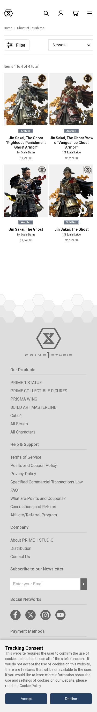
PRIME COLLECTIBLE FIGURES (38, 390)
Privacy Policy (23, 473)
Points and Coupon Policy (33, 465)
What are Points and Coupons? (38, 498)
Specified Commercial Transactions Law (46, 482)
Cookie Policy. (31, 686)
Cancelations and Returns (33, 506)
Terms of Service (25, 457)
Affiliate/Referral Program (33, 515)
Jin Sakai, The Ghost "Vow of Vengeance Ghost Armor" (71, 142)
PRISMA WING (23, 399)
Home (8, 28)
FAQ (14, 490)
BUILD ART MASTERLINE (33, 407)
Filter (20, 45)
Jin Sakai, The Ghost (26, 229)
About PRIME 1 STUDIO (32, 540)
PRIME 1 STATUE (26, 382)
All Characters (22, 432)
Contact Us (20, 556)
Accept (26, 699)
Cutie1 (16, 415)
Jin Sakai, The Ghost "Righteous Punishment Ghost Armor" (26, 142)
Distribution (20, 548)
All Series (19, 423)
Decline (71, 699)
